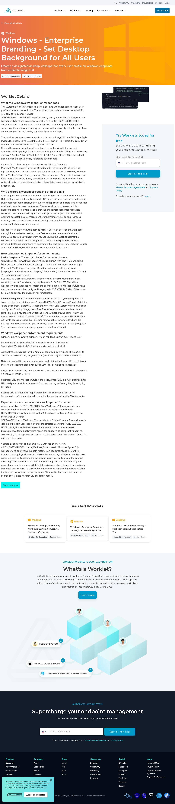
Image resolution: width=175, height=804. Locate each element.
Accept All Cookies (35, 795)
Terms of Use (153, 763)
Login (167, 3)
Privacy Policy (117, 740)
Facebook (123, 767)
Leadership (39, 767)
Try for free (162, 10)
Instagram (123, 770)
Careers (37, 774)
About (36, 763)
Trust (64, 774)
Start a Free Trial (138, 173)
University (135, 3)
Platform (58, 10)
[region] (28, 789)
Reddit (121, 786)
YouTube (123, 778)
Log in (147, 196)
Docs (64, 763)
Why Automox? (12, 767)
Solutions (74, 10)
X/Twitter (123, 763)
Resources (102, 10)
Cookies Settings (15, 795)
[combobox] (120, 163)
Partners (119, 10)
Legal (149, 759)
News (36, 770)
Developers (147, 3)
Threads (122, 782)
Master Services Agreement (130, 187)
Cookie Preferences (156, 777)
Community (124, 3)
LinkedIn (122, 774)
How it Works (11, 770)
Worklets (9, 774)
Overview (9, 763)
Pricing (89, 10)
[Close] (51, 780)
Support (158, 3)
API (63, 767)
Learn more (87, 595)
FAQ (64, 770)
